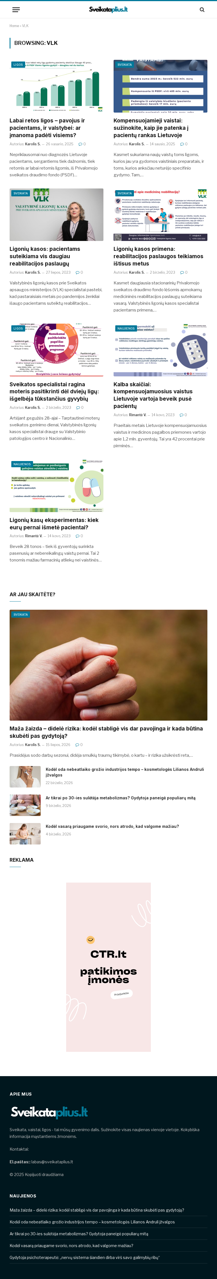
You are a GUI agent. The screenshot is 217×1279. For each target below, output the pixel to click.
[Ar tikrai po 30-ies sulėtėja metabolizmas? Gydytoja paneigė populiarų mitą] (25, 805)
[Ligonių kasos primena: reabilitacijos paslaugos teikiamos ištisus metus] (160, 214)
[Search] (202, 9)
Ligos (18, 64)
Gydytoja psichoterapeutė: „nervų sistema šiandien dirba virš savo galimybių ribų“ (85, 1257)
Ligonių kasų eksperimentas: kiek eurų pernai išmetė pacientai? (54, 524)
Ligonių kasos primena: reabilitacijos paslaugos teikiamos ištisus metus (158, 256)
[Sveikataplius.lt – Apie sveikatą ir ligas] (108, 9)
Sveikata (125, 64)
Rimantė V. (137, 415)
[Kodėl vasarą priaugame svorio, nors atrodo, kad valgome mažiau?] (25, 833)
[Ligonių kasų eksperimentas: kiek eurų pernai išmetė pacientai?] (56, 485)
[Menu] (16, 9)
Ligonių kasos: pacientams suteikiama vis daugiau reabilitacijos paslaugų (45, 256)
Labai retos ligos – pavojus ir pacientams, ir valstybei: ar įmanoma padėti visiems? (47, 128)
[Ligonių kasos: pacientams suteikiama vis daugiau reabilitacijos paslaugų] (56, 214)
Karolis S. (33, 144)
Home (14, 26)
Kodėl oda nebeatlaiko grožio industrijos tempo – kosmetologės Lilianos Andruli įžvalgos (125, 772)
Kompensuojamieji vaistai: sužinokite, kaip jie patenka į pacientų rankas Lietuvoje (151, 128)
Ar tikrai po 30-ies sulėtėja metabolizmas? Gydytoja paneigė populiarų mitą (121, 797)
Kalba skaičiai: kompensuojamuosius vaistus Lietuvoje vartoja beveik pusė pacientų (153, 395)
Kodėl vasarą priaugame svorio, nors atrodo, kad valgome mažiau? (112, 826)
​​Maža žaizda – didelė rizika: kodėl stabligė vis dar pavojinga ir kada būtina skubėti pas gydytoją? (106, 732)
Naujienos (126, 328)
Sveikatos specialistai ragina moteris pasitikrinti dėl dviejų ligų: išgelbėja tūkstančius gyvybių (54, 391)
